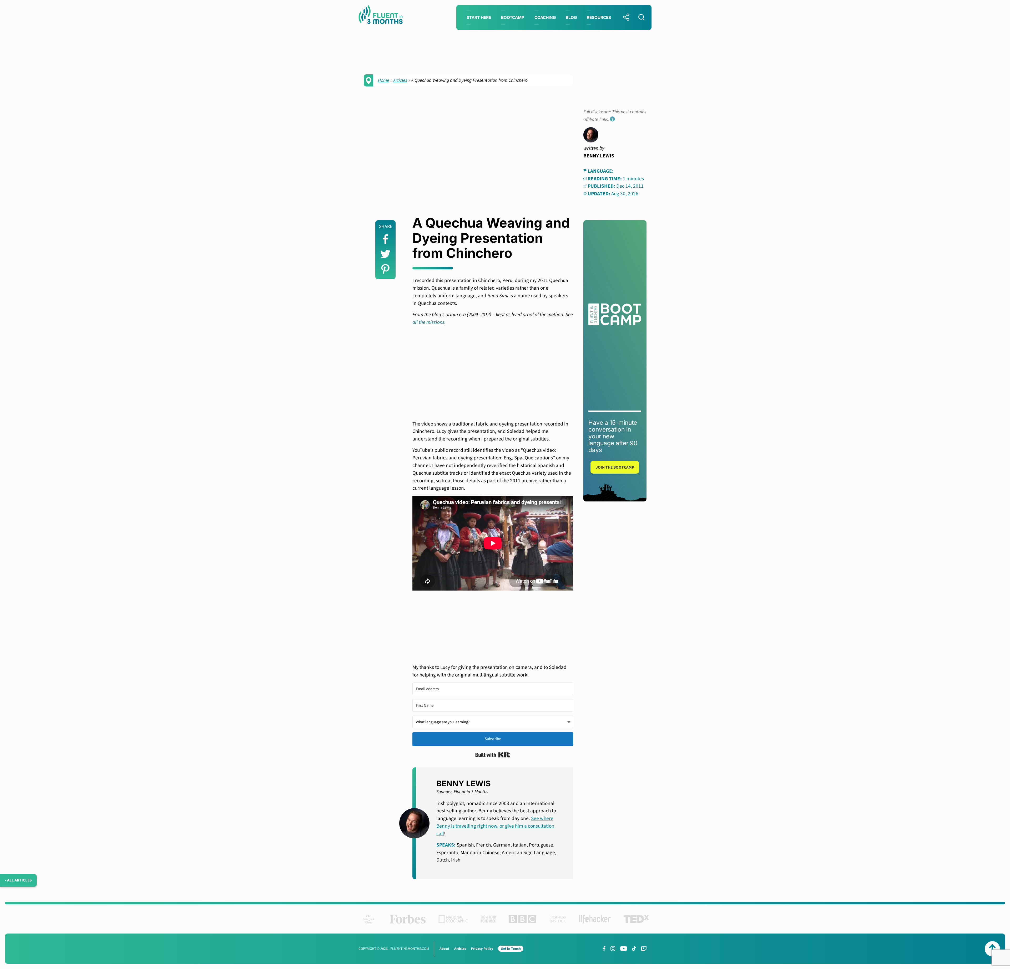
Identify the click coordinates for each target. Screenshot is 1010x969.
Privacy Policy (482, 948)
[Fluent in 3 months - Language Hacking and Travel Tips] (380, 15)
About (444, 948)
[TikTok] (634, 948)
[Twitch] (644, 948)
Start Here (479, 17)
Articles (400, 80)
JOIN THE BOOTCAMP (615, 467)
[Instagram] (612, 948)
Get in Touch (511, 948)
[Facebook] (604, 948)
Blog (571, 17)
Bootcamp (512, 17)
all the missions (428, 322)
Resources (599, 17)
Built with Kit (492, 755)
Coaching (545, 17)
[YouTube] (623, 948)
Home (383, 80)
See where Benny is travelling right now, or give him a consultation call (495, 826)
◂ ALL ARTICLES (18, 880)
